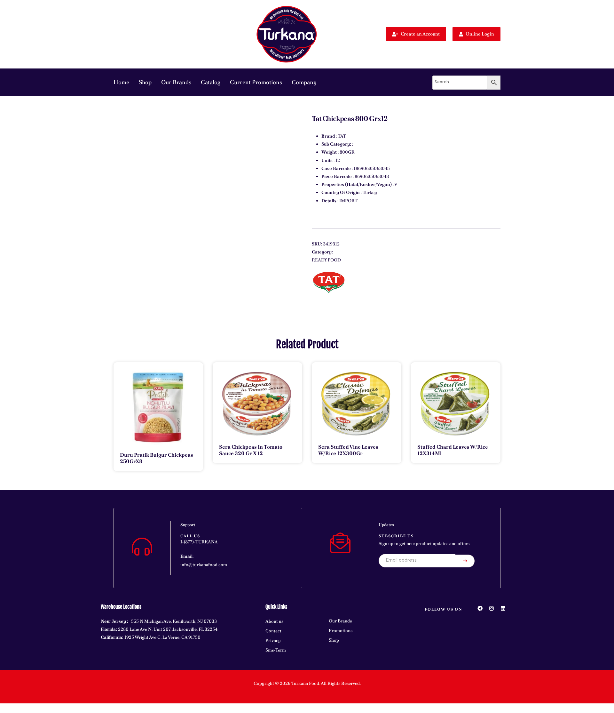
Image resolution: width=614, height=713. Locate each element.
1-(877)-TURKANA (199, 542)
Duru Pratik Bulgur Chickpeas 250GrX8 (156, 458)
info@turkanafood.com (203, 564)
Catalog (210, 82)
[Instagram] (491, 608)
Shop (145, 82)
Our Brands (176, 82)
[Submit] (465, 561)
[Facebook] (480, 608)
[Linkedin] (503, 608)
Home (121, 82)
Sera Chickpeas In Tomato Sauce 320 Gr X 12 (250, 450)
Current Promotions (256, 82)
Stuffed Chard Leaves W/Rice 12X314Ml (452, 450)
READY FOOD (326, 260)
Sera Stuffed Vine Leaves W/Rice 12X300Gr (348, 450)
